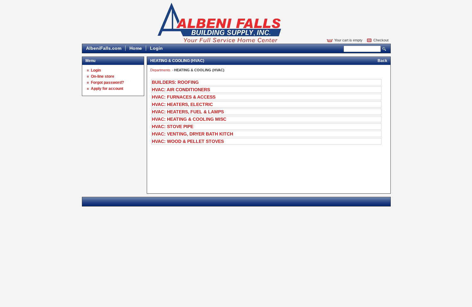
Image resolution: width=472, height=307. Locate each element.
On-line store (102, 76)
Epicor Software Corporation (220, 23)
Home (135, 48)
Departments (160, 70)
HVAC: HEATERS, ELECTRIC (182, 104)
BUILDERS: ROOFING (175, 82)
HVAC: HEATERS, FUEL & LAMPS (188, 111)
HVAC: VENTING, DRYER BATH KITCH (192, 133)
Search (384, 49)
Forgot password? (107, 82)
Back (382, 60)
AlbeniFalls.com (103, 48)
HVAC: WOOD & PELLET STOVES (188, 141)
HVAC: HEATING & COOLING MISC (189, 119)
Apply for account (107, 88)
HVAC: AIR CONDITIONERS (181, 89)
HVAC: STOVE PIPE (172, 126)
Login (156, 48)
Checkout (381, 40)
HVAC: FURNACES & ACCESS (183, 97)
